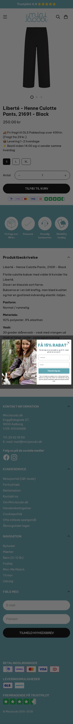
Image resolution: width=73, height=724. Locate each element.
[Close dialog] (68, 342)
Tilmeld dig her (53, 371)
